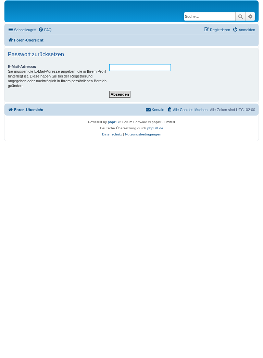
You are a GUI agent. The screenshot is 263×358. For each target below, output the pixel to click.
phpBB (113, 122)
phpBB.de (155, 128)
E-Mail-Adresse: (22, 66)
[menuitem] (45, 30)
